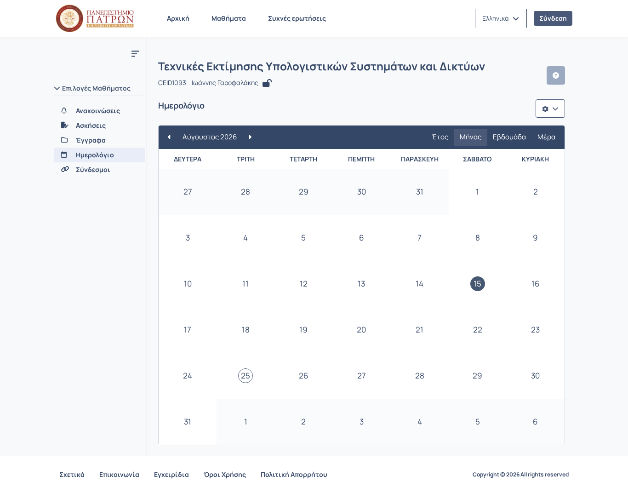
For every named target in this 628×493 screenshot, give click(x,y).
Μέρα (546, 137)
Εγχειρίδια (171, 474)
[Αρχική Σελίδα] (95, 18)
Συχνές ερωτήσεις (297, 18)
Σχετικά (72, 474)
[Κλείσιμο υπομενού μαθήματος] (135, 53)
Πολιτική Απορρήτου (294, 474)
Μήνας (470, 137)
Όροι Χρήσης (225, 474)
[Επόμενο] (249, 137)
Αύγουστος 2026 (210, 137)
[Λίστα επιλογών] (550, 108)
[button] (500, 18)
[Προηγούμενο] (169, 137)
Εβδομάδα (509, 137)
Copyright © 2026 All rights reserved (521, 474)
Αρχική (178, 18)
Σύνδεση (553, 18)
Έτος (440, 137)
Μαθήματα (228, 18)
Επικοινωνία (119, 474)
